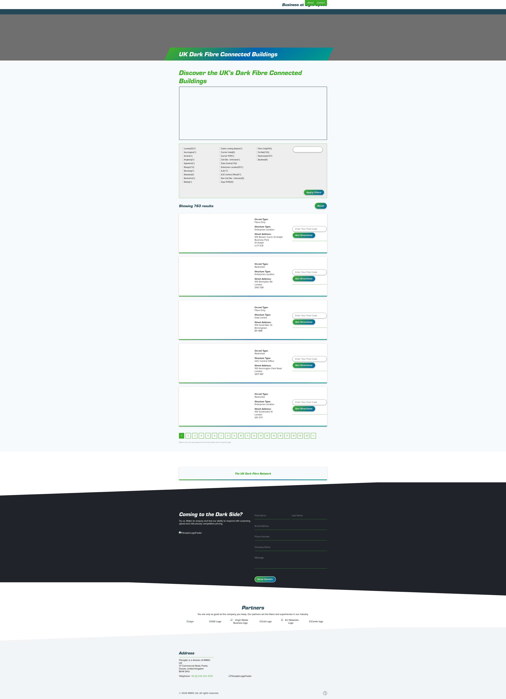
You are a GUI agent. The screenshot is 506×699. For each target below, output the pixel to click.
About (310, 2)
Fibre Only (265, 148)
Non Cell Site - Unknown (232, 178)
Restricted (265, 155)
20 (307, 435)
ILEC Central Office (231, 174)
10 (241, 435)
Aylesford (189, 163)
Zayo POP (227, 181)
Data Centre (229, 163)
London (189, 148)
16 (280, 435)
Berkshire (189, 178)
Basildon (189, 174)
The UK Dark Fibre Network (253, 473)
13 (261, 435)
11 (247, 435)
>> (313, 435)
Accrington (190, 152)
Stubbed (262, 159)
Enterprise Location (232, 167)
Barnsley (189, 170)
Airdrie (188, 155)
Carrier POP (227, 155)
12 (254, 435)
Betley (188, 181)
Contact (321, 2)
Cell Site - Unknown (230, 159)
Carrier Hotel (228, 152)
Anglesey (189, 159)
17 (287, 435)
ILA (224, 170)
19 (300, 435)
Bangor (189, 167)
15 (274, 435)
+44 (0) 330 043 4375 (201, 676)
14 (267, 435)
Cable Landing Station (231, 148)
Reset (320, 205)
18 (294, 435)
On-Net (263, 152)
